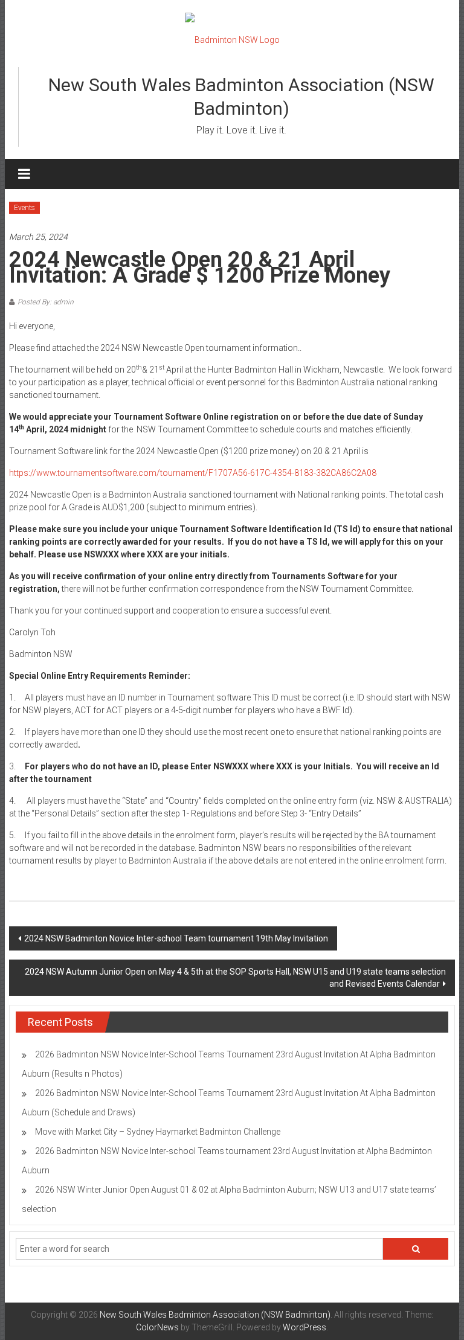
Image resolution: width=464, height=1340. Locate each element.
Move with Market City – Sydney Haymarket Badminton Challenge (157, 1131)
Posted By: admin (46, 302)
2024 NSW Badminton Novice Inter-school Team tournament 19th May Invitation (176, 938)
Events (24, 208)
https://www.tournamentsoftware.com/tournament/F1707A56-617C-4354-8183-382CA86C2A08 (192, 473)
